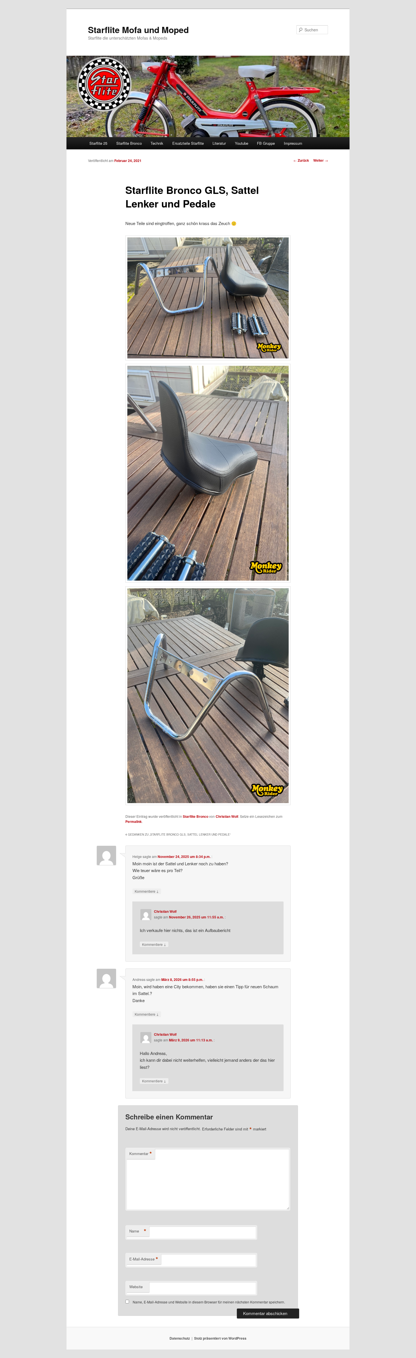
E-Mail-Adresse (143, 1259)
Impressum (293, 143)
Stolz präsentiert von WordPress (220, 1338)
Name (137, 1231)
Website (136, 1286)
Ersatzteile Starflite (188, 143)
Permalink (133, 821)
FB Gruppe (266, 143)
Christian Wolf (227, 816)
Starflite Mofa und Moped (138, 29)
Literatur (219, 143)
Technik (157, 143)
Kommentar (140, 1153)
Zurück (301, 160)
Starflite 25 (98, 143)
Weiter (320, 160)
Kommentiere (147, 891)
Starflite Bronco (129, 143)
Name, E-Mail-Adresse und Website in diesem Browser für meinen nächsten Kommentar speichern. (209, 1301)
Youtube (241, 143)
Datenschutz (180, 1338)
